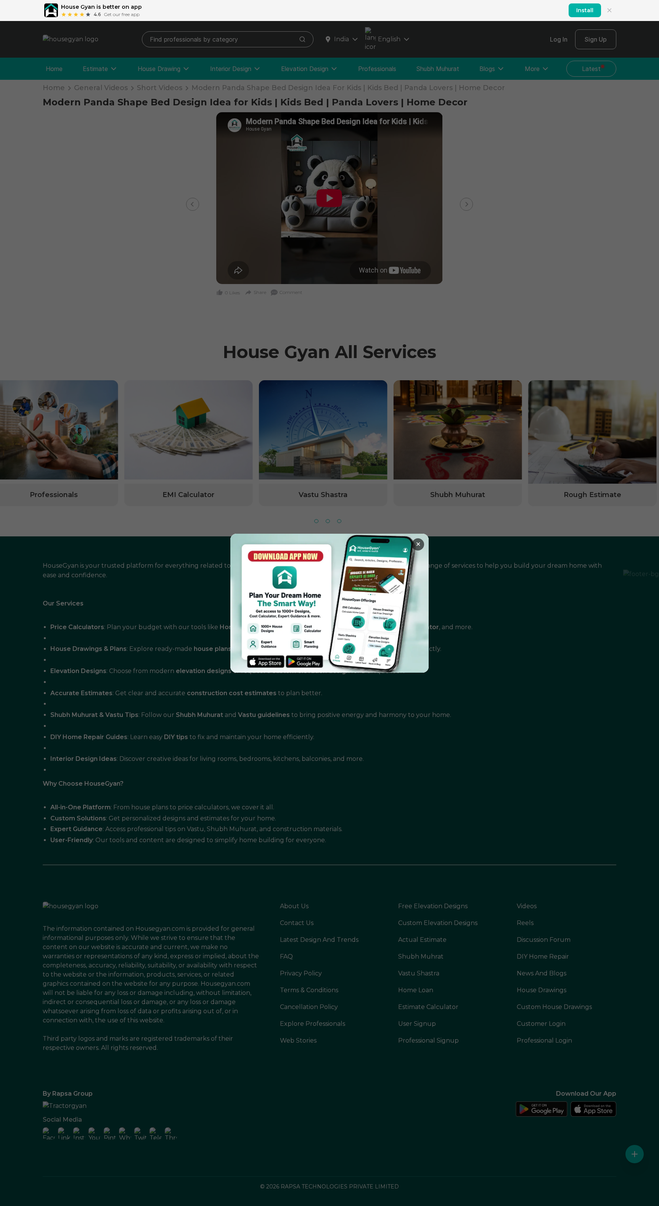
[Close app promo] (609, 10)
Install (584, 10)
